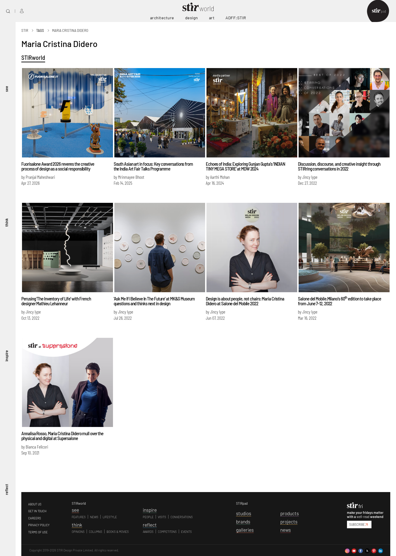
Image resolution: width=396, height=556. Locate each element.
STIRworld (33, 57)
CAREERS (34, 518)
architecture (162, 17)
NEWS (94, 517)
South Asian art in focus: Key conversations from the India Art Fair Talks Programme (153, 166)
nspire (150, 510)
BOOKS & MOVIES (118, 532)
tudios (243, 513)
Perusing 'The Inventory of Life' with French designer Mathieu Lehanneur (56, 301)
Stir (24, 30)
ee (75, 510)
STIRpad (242, 503)
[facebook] (360, 550)
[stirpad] (381, 11)
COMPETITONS (167, 532)
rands (243, 521)
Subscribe (357, 524)
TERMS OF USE (38, 532)
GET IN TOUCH (37, 511)
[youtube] (354, 550)
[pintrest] (373, 550)
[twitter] (367, 550)
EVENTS (186, 532)
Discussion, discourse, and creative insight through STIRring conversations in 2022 (339, 166)
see (6, 89)
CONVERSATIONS (181, 517)
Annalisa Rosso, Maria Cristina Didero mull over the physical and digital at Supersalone (62, 435)
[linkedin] (380, 550)
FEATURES (79, 517)
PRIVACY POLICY (39, 525)
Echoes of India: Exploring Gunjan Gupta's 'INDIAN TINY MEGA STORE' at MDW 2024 (245, 166)
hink (77, 525)
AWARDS (148, 532)
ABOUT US (34, 504)
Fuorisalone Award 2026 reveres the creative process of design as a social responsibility (57, 166)
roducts (289, 513)
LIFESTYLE (110, 517)
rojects (288, 521)
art (212, 17)
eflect (150, 525)
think (6, 222)
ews (285, 530)
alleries (245, 530)
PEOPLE (148, 517)
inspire (6, 355)
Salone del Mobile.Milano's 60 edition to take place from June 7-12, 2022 (339, 301)
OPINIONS (78, 532)
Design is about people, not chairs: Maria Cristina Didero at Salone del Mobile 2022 (245, 301)
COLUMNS (95, 532)
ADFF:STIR (236, 17)
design (191, 17)
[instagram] (347, 550)
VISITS (162, 517)
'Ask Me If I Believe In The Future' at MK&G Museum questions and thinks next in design (154, 301)
